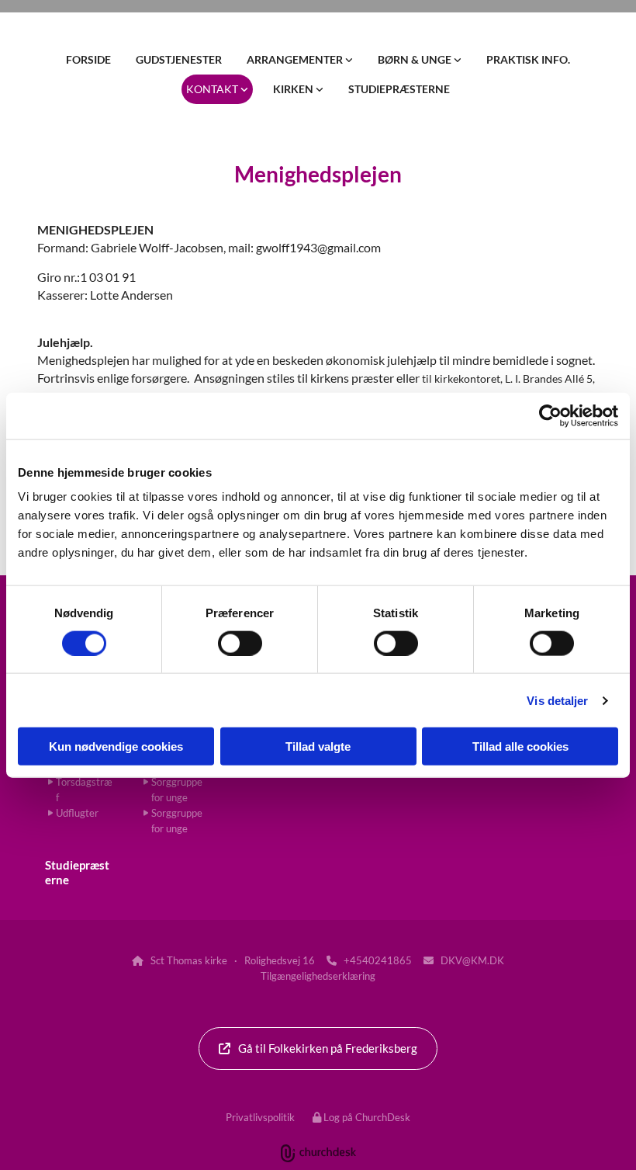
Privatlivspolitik (260, 1117)
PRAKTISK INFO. (528, 59)
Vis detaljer (557, 700)
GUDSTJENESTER (179, 59)
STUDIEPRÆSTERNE (399, 88)
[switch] (240, 642)
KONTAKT (213, 88)
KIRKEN (294, 88)
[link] (299, 60)
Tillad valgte (318, 746)
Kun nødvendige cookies (116, 746)
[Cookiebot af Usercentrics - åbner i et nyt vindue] (550, 415)
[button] (318, 1048)
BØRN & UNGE (416, 59)
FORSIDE (88, 59)
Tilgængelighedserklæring (318, 976)
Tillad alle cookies (520, 746)
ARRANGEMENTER (296, 59)
